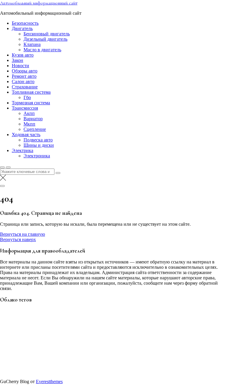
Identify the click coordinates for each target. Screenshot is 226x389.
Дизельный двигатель (45, 39)
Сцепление (35, 129)
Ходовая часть (26, 134)
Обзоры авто (24, 70)
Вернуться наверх (18, 239)
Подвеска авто (38, 139)
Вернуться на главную (22, 234)
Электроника (37, 155)
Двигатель (22, 28)
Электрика (22, 150)
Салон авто (23, 81)
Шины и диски (39, 145)
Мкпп (29, 123)
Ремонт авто (24, 76)
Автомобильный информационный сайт (38, 3)
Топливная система (31, 92)
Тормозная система (31, 102)
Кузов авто (23, 54)
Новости (20, 65)
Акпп (29, 113)
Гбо (27, 97)
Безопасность (25, 23)
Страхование (25, 86)
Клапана (32, 44)
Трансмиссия (25, 108)
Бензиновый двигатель (47, 33)
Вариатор (33, 118)
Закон (17, 60)
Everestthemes (49, 381)
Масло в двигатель (42, 49)
